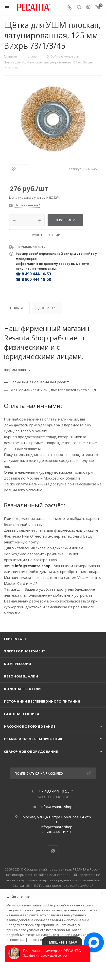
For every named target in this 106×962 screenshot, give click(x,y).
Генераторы (16, 638)
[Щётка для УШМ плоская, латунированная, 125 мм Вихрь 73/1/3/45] (53, 119)
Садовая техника (21, 714)
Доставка (47, 308)
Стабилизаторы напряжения (33, 739)
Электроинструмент (25, 651)
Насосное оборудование (29, 726)
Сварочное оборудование (31, 751)
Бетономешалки (21, 676)
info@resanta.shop (56, 806)
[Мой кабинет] (88, 7)
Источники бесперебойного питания (42, 701)
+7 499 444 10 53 (54, 791)
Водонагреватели (22, 689)
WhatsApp (53, 850)
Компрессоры (17, 663)
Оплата (16, 308)
